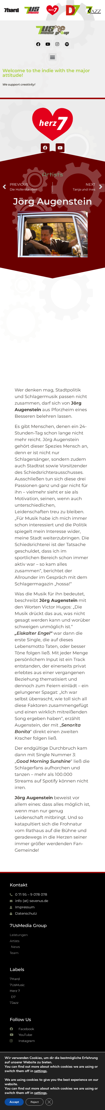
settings (40, 1071)
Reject (35, 1102)
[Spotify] (67, 44)
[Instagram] (57, 44)
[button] (53, 57)
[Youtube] (48, 44)
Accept (14, 1102)
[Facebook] (38, 44)
